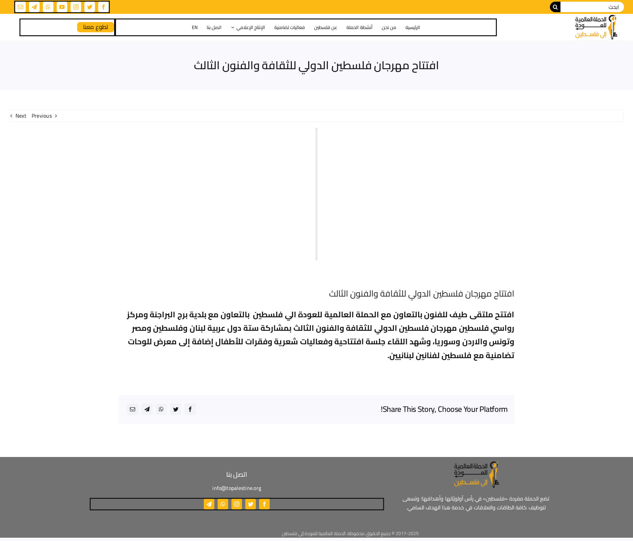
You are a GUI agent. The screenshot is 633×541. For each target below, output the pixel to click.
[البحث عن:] (592, 6)
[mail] (20, 7)
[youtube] (62, 7)
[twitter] (89, 7)
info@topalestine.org (236, 488)
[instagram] (76, 7)
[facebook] (103, 7)
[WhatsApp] (161, 409)
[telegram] (34, 7)
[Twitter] (175, 409)
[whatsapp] (48, 7)
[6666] (596, 27)
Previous (42, 116)
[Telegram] (147, 409)
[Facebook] (190, 409)
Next (20, 116)
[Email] (132, 409)
